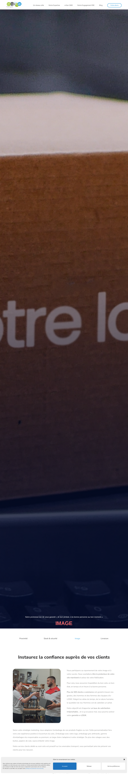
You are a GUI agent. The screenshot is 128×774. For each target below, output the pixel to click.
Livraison (104, 638)
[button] (124, 759)
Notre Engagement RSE (85, 5)
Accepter (65, 766)
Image (77, 638)
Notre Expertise (54, 5)
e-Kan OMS (69, 5)
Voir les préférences (113, 766)
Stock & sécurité (50, 638)
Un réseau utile (38, 5)
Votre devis (114, 5)
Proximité (23, 638)
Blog (101, 5)
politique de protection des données (34, 768)
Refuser (89, 766)
